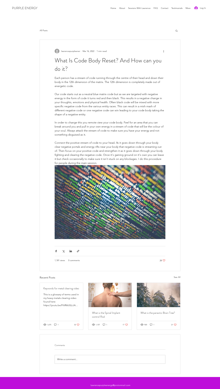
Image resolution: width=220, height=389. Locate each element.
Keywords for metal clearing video (61, 288)
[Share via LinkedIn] (70, 251)
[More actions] (163, 51)
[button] (176, 30)
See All (177, 277)
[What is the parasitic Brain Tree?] (158, 295)
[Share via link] (78, 251)
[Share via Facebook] (56, 251)
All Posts (44, 30)
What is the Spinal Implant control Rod (106, 315)
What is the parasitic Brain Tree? (158, 313)
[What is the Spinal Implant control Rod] (110, 295)
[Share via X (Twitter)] (63, 251)
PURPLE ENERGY (24, 8)
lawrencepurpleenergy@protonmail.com (110, 385)
